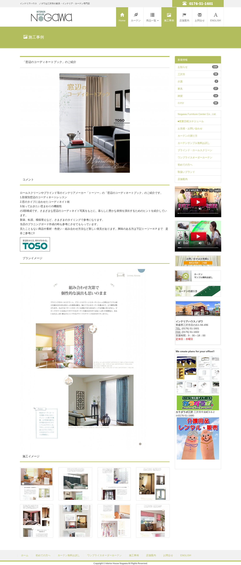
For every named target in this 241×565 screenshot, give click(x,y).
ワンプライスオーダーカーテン (195, 157)
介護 (180, 81)
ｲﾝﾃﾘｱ (181, 103)
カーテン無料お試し (69, 555)
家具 (180, 88)
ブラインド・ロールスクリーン (195, 150)
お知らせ (183, 67)
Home (122, 20)
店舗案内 (184, 20)
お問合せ (200, 20)
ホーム (24, 555)
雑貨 (180, 95)
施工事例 (169, 20)
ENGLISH (215, 20)
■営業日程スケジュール (191, 121)
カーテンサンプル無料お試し (194, 143)
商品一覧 (151, 20)
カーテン (136, 20)
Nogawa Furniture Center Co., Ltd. (197, 114)
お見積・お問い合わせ (190, 128)
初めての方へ (185, 164)
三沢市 (181, 74)
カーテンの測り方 (187, 135)
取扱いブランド (186, 171)
